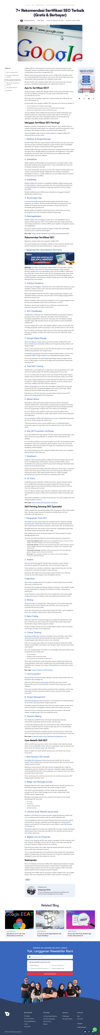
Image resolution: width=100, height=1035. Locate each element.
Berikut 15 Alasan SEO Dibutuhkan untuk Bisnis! (45, 502)
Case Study (80, 1019)
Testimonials (27, 1026)
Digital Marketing (40, 5)
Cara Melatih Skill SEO (11, 87)
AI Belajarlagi (65, 1016)
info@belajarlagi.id (81, 1027)
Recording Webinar (67, 1019)
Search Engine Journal (36, 75)
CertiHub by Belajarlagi (49, 1019)
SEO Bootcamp (43, 267)
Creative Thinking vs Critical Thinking (42, 670)
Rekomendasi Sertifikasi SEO (13, 80)
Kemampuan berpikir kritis (32, 636)
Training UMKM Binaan (30, 1021)
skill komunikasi (44, 682)
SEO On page (68, 824)
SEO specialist (33, 353)
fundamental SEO (29, 523)
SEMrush (34, 342)
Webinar (45, 1024)
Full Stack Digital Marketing (50, 1016)
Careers (26, 1024)
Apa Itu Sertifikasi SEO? (12, 72)
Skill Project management (32, 700)
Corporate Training (29, 1018)
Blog (33, 5)
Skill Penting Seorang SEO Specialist (13, 83)
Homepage (27, 1016)
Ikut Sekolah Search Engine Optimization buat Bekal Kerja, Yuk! (49, 736)
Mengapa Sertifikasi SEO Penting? (12, 76)
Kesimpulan (9, 90)
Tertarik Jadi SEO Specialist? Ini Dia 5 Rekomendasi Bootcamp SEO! (50, 233)
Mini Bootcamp (47, 1021)
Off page (29, 826)
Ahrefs (33, 91)
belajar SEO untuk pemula (34, 760)
